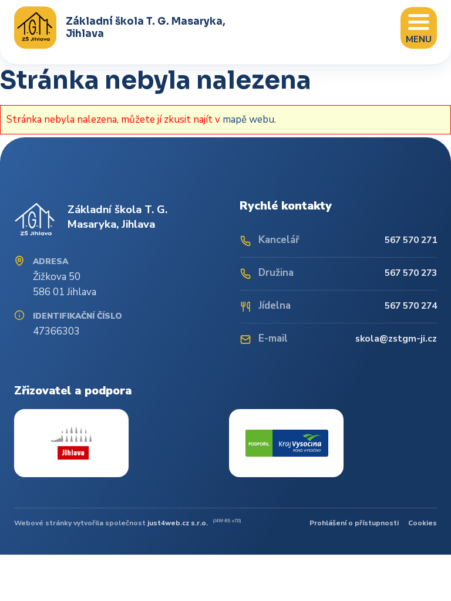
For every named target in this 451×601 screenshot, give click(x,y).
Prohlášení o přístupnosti (354, 523)
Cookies (422, 523)
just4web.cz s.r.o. (177, 523)
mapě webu (248, 119)
